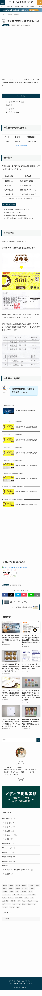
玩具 (23, 901)
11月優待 (31, 888)
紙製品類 (29, 901)
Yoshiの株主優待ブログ (21, 2)
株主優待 (9, 819)
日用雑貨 (13, 901)
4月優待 (24, 885)
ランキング (9, 848)
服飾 (19, 901)
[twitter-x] (19, 779)
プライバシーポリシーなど (16, 981)
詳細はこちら (33, 10)
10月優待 (24, 888)
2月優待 (13, 25)
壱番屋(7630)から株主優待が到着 (26, 427)
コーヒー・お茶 (6, 894)
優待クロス (9, 852)
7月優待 (4, 888)
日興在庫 (9, 843)
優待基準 (9, 105)
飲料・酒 (11, 907)
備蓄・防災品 (18, 898)
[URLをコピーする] (37, 594)
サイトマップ (28, 983)
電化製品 (4, 907)
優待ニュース (11, 835)
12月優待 (4, 891)
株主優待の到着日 (12, 112)
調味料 (24, 904)
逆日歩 (9, 839)
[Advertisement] (21, 50)
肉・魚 (36, 901)
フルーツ (23, 894)
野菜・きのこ (31, 904)
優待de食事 (9, 861)
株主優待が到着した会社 (15, 102)
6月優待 (37, 885)
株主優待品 (10, 109)
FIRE (7, 865)
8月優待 (11, 888)
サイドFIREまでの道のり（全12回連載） (19, 870)
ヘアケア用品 (31, 894)
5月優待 (31, 885)
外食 (18, 25)
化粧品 (26, 898)
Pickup (11, 891)
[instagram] (22, 779)
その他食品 (23, 891)
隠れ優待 (9, 831)
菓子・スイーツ (6, 904)
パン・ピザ (16, 894)
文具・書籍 (5, 901)
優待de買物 (9, 857)
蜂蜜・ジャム (16, 904)
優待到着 (6, 25)
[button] (5, 594)
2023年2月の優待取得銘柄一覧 (26, 410)
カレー (30, 891)
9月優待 (18, 888)
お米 (17, 891)
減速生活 (9, 874)
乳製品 (4, 898)
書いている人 (29, 981)
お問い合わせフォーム (16, 983)
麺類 (18, 907)
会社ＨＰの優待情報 (21, 145)
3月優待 (18, 885)
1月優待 (4, 885)
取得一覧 (9, 823)
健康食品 (10, 898)
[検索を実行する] (38, 740)
